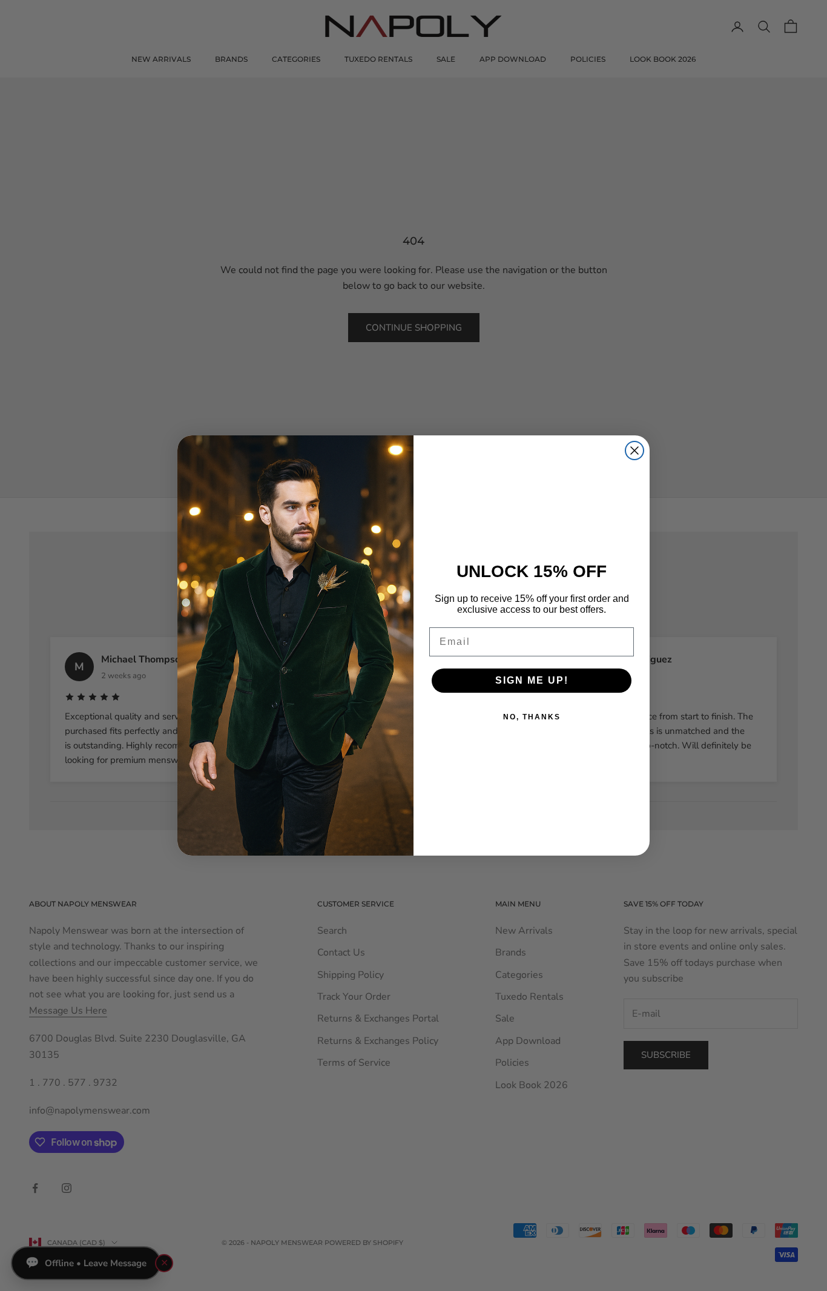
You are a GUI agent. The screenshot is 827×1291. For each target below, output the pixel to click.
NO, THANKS (532, 717)
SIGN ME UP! (531, 680)
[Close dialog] (634, 450)
